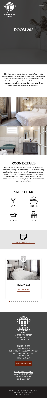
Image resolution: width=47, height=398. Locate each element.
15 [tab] (37, 301)
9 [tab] (25, 301)
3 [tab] (13, 301)
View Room (23, 290)
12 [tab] (31, 301)
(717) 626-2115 (23, 339)
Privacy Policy (23, 394)
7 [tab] (21, 301)
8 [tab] (23, 301)
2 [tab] (11, 301)
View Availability (23, 242)
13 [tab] (33, 301)
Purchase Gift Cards (23, 364)
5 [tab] (17, 301)
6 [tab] (19, 301)
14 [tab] (35, 301)
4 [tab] (15, 301)
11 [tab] (29, 301)
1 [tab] (9, 301)
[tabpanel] (23, 278)
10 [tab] (27, 301)
